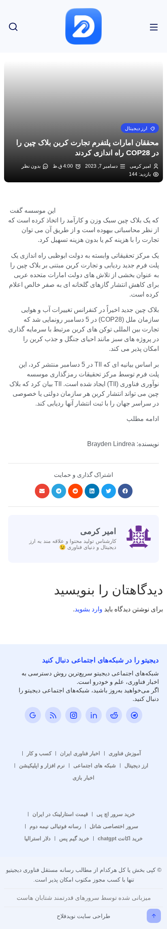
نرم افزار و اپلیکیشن (42, 765)
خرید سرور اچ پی (115, 814)
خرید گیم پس (74, 838)
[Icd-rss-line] (53, 715)
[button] (140, 128)
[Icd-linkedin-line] (94, 715)
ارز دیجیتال (136, 765)
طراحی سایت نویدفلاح (83, 916)
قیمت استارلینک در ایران (60, 814)
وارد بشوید (89, 609)
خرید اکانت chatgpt (120, 838)
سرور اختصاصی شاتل (114, 826)
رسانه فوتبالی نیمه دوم (55, 826)
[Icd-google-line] (33, 715)
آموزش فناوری (125, 753)
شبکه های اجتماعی (94, 765)
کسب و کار (39, 753)
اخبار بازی (83, 778)
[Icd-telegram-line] (134, 715)
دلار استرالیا (37, 838)
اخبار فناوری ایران (80, 753)
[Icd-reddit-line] (114, 715)
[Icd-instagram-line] (73, 715)
